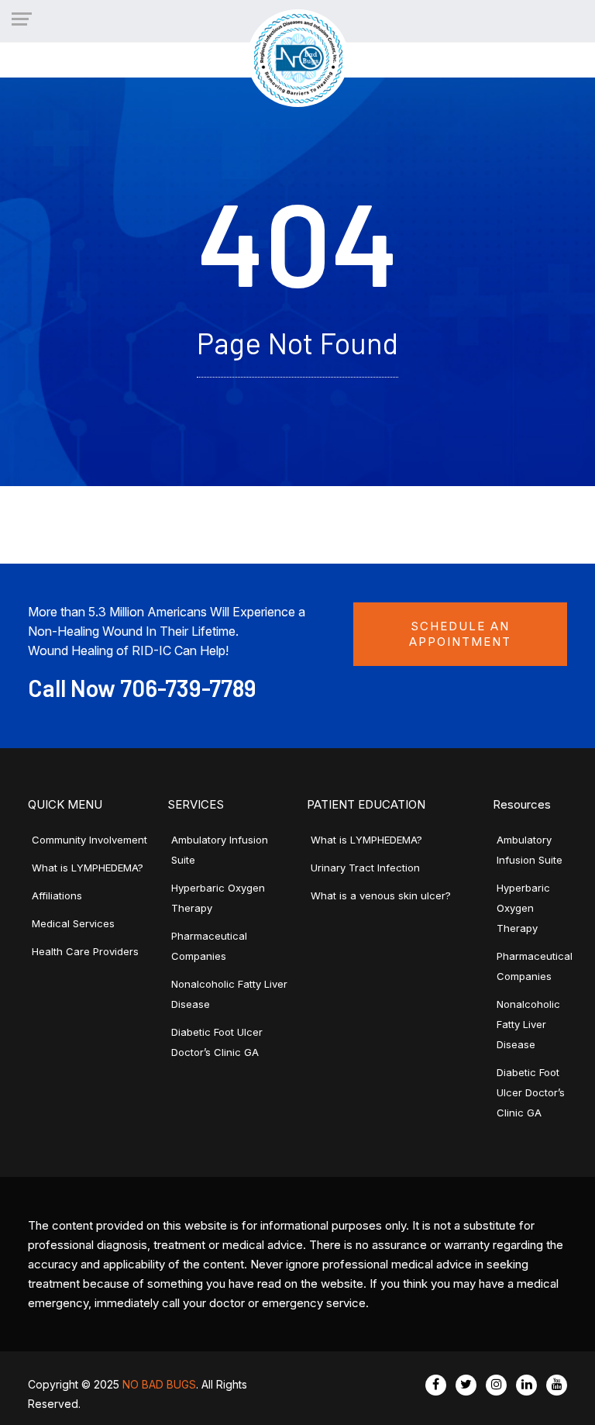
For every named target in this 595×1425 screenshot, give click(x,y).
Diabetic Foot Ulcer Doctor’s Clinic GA (531, 1092)
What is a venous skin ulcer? (381, 895)
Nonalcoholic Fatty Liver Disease (528, 1024)
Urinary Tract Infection (365, 867)
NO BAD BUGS (159, 1384)
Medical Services (73, 923)
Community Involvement (89, 839)
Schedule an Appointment (460, 634)
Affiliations (57, 895)
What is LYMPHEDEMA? (87, 867)
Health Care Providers (85, 951)
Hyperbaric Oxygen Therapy (523, 908)
